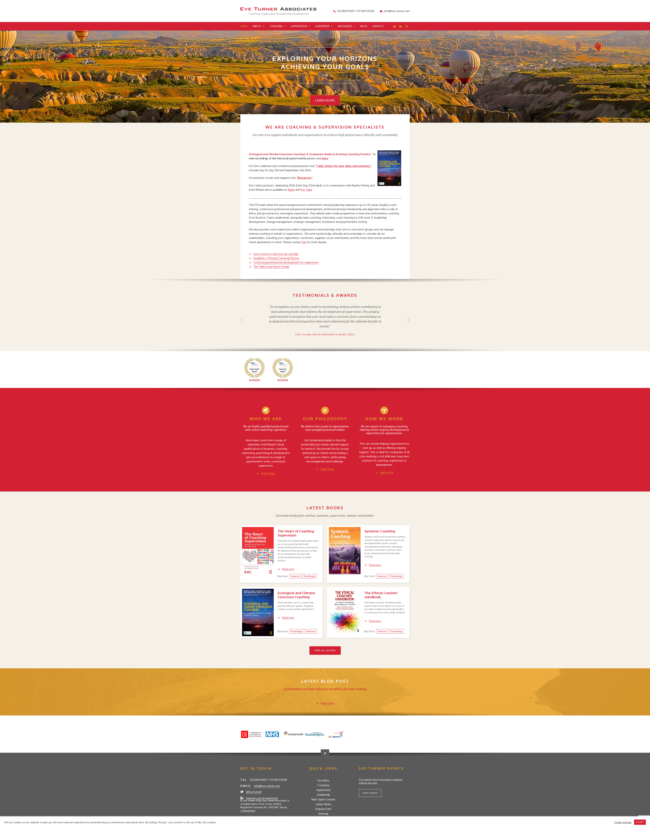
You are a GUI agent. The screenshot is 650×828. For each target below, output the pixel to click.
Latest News (323, 804)
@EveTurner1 (254, 792)
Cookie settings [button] (623, 822)
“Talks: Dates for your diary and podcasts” (343, 166)
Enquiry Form (323, 809)
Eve (304, 242)
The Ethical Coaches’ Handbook (381, 595)
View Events (370, 793)
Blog (364, 26)
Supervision (299, 26)
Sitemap (323, 813)
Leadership (322, 26)
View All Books (325, 650)
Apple (291, 189)
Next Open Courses (323, 799)
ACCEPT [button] (640, 822)
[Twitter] (395, 26)
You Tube (306, 189)
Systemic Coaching (379, 531)
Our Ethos (323, 780)
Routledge (309, 576)
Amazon (295, 576)
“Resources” (304, 178)
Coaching (276, 26)
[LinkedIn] (401, 26)
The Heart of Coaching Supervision (296, 533)
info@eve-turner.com (397, 11)
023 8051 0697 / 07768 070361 (355, 11)
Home (244, 26)
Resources (345, 26)
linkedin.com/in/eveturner (262, 798)
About (257, 26)
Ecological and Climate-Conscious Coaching (297, 595)
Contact (378, 26)
